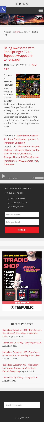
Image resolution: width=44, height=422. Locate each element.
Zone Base (9, 164)
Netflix (36, 150)
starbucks (26, 153)
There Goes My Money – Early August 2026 (21, 342)
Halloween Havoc (22, 150)
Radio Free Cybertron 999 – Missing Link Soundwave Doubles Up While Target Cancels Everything (20, 368)
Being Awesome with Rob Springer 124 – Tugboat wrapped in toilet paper (19, 54)
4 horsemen (23, 146)
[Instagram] (20, 4)
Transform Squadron (14, 142)
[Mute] (33, 178)
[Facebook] (16, 4)
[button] (3, 9)
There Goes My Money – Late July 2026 (19, 377)
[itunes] (27, 4)
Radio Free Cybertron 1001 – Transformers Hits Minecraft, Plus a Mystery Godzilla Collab (22, 333)
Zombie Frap (31, 160)
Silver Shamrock (12, 153)
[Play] (4, 176)
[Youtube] (23, 4)
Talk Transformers (30, 157)
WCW (21, 160)
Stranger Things (12, 157)
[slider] (39, 178)
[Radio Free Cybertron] (22, 19)
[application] (22, 176)
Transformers (10, 160)
